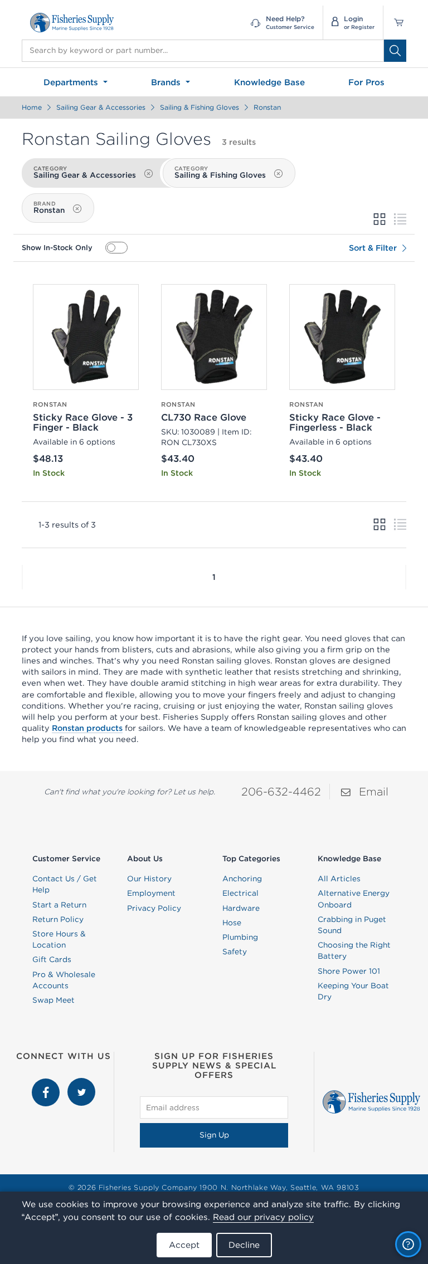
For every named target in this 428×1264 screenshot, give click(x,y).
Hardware (241, 908)
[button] (22, 577)
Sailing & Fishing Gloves (199, 107)
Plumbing (240, 937)
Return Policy (58, 919)
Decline (244, 1244)
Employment (151, 893)
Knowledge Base (269, 82)
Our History (149, 878)
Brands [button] (167, 82)
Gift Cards (51, 959)
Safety (234, 951)
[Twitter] (81, 1083)
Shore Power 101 (349, 971)
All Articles (339, 878)
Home (32, 107)
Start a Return (59, 905)
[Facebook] (47, 1083)
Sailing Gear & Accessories (100, 107)
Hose (231, 923)
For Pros (366, 82)
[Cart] (394, 23)
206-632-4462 (281, 791)
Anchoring (242, 878)
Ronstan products (87, 728)
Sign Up (214, 1135)
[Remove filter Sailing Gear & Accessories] (148, 174)
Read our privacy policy (263, 1217)
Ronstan (267, 107)
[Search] (395, 51)
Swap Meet (53, 1000)
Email (373, 791)
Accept (184, 1244)
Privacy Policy (154, 908)
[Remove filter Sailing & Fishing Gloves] (278, 174)
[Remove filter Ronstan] (77, 209)
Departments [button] (72, 82)
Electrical (240, 893)
